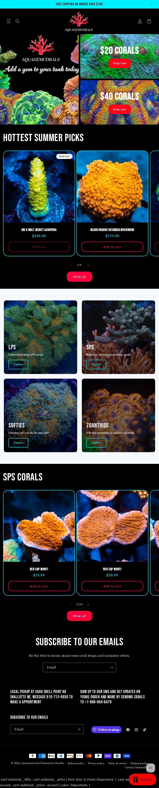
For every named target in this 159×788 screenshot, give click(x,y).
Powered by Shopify (52, 763)
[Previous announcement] (7, 4)
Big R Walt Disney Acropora (38, 230)
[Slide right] (88, 265)
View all (79, 276)
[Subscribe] (111, 667)
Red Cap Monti (39, 569)
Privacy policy (96, 763)
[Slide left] (71, 265)
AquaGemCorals (30, 763)
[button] (8, 21)
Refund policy (76, 763)
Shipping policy (140, 763)
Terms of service (117, 763)
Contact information (137, 767)
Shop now (119, 63)
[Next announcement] (151, 4)
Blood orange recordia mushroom (112, 230)
